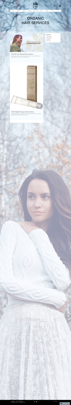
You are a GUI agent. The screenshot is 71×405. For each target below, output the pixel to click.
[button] (60, 6)
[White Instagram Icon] (36, 401)
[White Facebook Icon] (34, 401)
